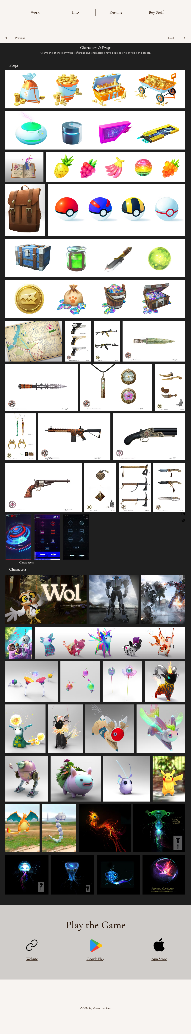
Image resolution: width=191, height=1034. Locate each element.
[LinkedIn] (183, 514)
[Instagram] (183, 520)
